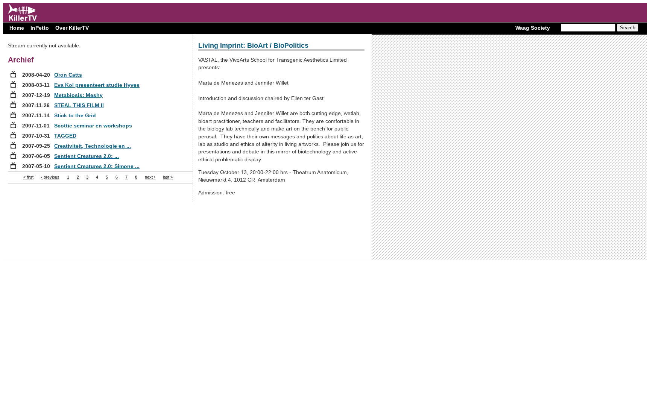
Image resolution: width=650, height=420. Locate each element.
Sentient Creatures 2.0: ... (86, 156)
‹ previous (50, 177)
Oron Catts (68, 75)
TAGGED (65, 136)
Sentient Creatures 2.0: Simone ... (97, 166)
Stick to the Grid (75, 115)
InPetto (39, 28)
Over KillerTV (72, 28)
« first (28, 177)
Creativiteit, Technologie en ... (92, 146)
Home (16, 28)
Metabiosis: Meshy (78, 95)
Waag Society (532, 28)
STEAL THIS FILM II (79, 105)
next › (150, 177)
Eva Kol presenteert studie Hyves (97, 85)
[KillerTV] (22, 20)
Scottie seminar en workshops (93, 126)
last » (168, 177)
